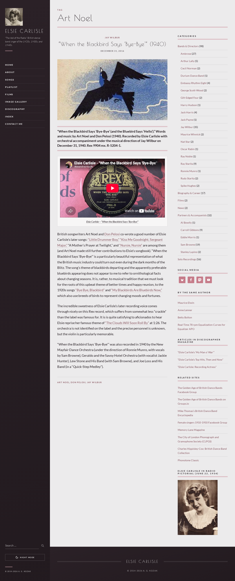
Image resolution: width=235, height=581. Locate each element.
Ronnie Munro (189, 171)
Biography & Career (189, 193)
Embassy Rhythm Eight (194, 83)
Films (9, 94)
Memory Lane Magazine (191, 429)
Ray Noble (186, 156)
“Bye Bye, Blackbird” (90, 290)
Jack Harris (187, 112)
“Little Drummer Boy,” (103, 239)
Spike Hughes (188, 185)
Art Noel (63, 382)
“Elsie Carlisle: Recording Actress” (197, 366)
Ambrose (186, 53)
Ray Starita (187, 163)
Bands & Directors (188, 46)
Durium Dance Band (192, 75)
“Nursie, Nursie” (130, 245)
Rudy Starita (188, 178)
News (181, 207)
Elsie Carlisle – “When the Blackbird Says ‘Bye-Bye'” (112, 221)
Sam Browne (188, 244)
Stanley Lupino (189, 251)
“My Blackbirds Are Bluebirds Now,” (136, 290)
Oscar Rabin (188, 149)
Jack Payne (187, 119)
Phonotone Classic (188, 460)
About (10, 72)
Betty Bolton (185, 317)
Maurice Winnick (190, 134)
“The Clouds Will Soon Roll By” (127, 323)
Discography (15, 109)
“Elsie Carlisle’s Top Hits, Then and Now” (200, 359)
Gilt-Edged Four (190, 97)
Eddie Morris (188, 237)
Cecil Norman (189, 68)
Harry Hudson (189, 105)
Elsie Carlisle (24, 31)
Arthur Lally (187, 61)
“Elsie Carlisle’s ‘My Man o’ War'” (196, 352)
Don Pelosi (112, 234)
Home (9, 65)
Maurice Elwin (186, 302)
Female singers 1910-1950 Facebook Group (202, 422)
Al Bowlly (186, 222)
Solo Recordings (187, 259)
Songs (9, 79)
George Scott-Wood (192, 90)
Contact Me (14, 124)
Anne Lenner (185, 310)
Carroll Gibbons (190, 229)
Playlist (11, 87)
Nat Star (185, 141)
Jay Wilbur (112, 37)
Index (9, 116)
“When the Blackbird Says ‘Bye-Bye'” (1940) (112, 44)
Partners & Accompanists (192, 215)
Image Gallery (16, 102)
